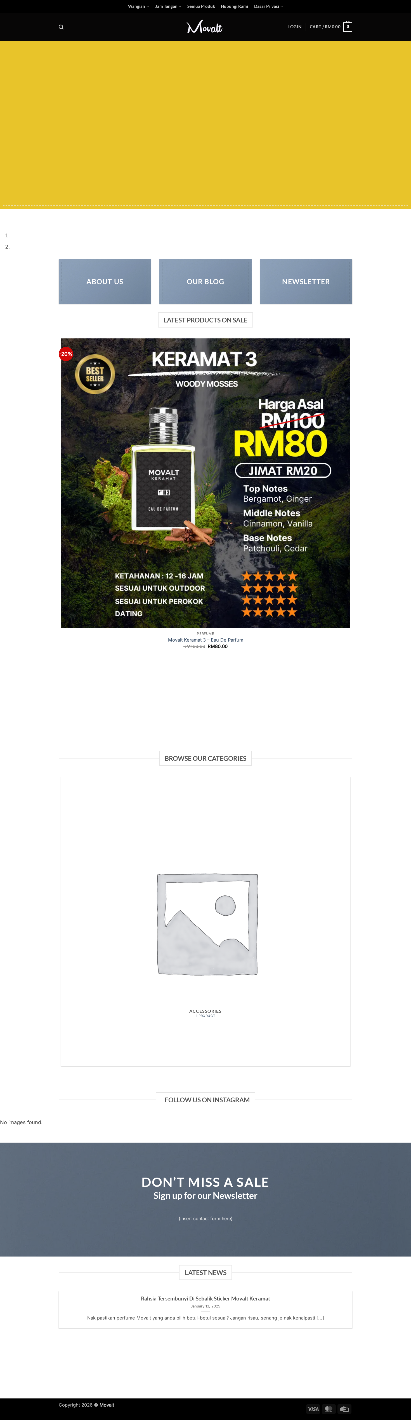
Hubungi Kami (234, 6)
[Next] (23, 215)
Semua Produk (201, 6)
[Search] (61, 27)
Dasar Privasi (266, 6)
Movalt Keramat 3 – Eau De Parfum (205, 640)
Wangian (136, 6)
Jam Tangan (166, 6)
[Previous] (6, 215)
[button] (294, 27)
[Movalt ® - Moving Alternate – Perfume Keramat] (205, 27)
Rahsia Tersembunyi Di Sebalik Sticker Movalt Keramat (205, 1298)
